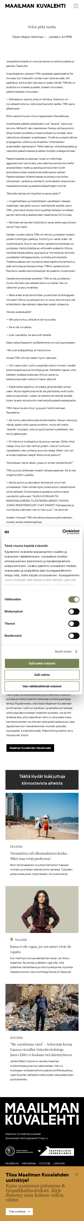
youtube (45, 1163)
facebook (12, 1163)
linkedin (59, 1163)
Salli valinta (42, 675)
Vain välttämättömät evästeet (42, 686)
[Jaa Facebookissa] (48, 53)
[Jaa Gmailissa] (36, 53)
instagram (29, 1163)
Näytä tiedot (63, 651)
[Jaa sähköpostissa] (60, 53)
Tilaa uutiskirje (17, 1211)
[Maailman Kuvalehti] (42, 1124)
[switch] (74, 611)
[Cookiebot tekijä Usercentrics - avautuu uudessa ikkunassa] (62, 531)
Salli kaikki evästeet (42, 663)
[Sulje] (76, 1175)
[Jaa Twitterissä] (24, 53)
